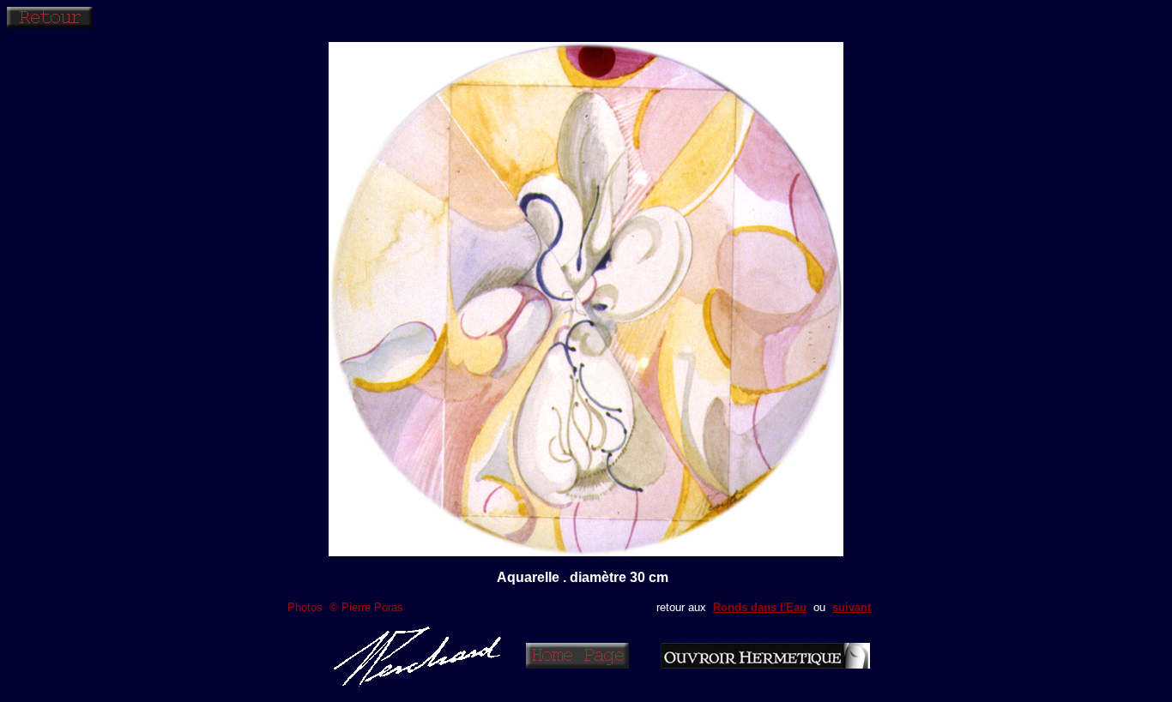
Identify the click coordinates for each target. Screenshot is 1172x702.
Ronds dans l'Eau (760, 607)
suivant (851, 607)
